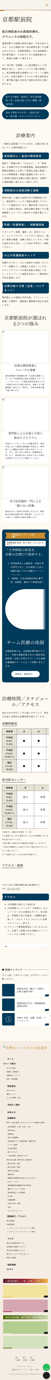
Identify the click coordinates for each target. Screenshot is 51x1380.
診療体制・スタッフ (14, 1075)
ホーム (10, 1058)
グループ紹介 (9, 1063)
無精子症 (11, 1174)
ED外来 (10, 1196)
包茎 (9, 1207)
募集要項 (10, 1269)
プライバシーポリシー (25, 1366)
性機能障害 (11, 1200)
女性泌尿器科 (12, 1148)
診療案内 (11, 1118)
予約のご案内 (13, 1104)
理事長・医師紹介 (24, 674)
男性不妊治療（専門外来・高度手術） (20, 1160)
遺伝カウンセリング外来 (16, 1189)
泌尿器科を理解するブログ (16, 1247)
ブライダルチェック (15, 1211)
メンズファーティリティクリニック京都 (21, 1231)
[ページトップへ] (46, 1375)
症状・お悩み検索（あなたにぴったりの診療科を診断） (26, 1122)
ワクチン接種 (12, 1145)
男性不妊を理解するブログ (16, 1250)
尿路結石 (11, 1134)
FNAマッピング (13, 1181)
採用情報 (11, 1264)
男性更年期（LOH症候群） (17, 1192)
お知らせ (11, 1112)
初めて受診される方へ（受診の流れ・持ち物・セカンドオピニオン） (23, 114)
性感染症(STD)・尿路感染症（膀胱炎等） (22, 1141)
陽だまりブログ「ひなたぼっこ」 (18, 1254)
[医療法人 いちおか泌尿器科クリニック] (19, 5)
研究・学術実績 (12, 1079)
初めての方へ (11, 1090)
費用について (11, 1094)
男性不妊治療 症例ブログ (15, 1243)
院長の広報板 (11, 1257)
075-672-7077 (14, 888)
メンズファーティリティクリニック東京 (21, 1228)
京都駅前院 (10, 1224)
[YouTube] (25, 1359)
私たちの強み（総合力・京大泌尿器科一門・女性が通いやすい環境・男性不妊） (23, 100)
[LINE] (18, 1359)
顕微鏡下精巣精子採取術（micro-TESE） (22, 1178)
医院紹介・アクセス (16, 1216)
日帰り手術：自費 (14, 1203)
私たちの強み (11, 1068)
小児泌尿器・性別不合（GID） (18, 1155)
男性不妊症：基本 (14, 1163)
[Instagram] (32, 1359)
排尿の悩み (11, 1130)
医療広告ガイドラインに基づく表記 (25, 1369)
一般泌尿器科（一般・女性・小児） (19, 1127)
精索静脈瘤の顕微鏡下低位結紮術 (19, 1185)
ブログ (10, 1238)
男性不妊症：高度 (14, 1167)
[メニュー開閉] (47, 5)
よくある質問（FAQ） (14, 1098)
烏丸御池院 (10, 1221)
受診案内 (11, 1086)
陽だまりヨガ (12, 1152)
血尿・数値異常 (13, 1137)
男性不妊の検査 (13, 1171)
